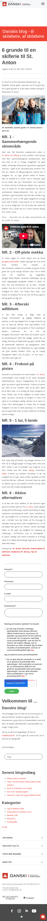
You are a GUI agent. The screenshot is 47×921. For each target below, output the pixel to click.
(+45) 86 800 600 (11, 888)
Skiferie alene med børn (16, 778)
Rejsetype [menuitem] (7, 862)
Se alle (4, 827)
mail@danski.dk (8, 735)
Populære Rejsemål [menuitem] (12, 854)
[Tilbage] (17, 5)
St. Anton (41, 374)
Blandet (12, 815)
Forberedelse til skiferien (19, 812)
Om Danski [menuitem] (8, 837)
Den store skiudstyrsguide (17, 792)
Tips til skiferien (15, 808)
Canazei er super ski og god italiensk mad (23, 795)
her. (24, 676)
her (32, 650)
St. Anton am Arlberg (10, 155)
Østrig (31, 470)
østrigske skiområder (10, 261)
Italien (4, 473)
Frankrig (12, 822)
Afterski (26, 548)
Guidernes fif (17, 552)
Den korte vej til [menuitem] (11, 846)
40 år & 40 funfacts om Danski (19, 788)
